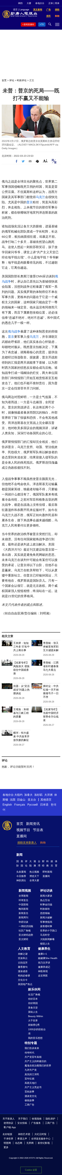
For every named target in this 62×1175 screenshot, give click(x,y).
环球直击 (23, 900)
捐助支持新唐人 (27, 842)
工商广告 (29, 1104)
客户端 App (10, 1127)
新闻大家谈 (46, 895)
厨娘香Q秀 (34, 1024)
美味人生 (33, 1012)
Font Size (45, 160)
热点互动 (45, 900)
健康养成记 (44, 967)
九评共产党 (31, 1069)
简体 (57, 3)
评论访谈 (46, 890)
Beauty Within (35, 1016)
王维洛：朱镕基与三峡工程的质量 (21, 713)
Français (19, 804)
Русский (32, 804)
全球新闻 (23, 895)
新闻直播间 (29, 24)
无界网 (30, 1143)
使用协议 (8, 1123)
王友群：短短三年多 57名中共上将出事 (21, 646)
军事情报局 (46, 922)
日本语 (44, 804)
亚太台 (32, 799)
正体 (50, 3)
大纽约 (18, 794)
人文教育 (24, 948)
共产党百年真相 (33, 1057)
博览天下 (34, 876)
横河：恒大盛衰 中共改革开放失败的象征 (21, 736)
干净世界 (8, 1138)
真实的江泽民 (32, 1074)
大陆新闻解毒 (47, 939)
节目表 (38, 830)
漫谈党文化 (31, 1096)
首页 (4, 80)
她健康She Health (47, 958)
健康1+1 (42, 953)
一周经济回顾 (26, 926)
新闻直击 (23, 913)
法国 (12, 799)
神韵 (20, 3)
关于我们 (23, 1118)
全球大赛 (34, 880)
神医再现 (43, 971)
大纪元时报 (40, 1134)
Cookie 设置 (31, 1170)
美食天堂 (33, 1007)
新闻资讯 (33, 824)
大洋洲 (48, 794)
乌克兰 (40, 197)
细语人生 (45, 943)
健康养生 (44, 948)
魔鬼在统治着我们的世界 (38, 1065)
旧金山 (21, 799)
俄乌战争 (14, 331)
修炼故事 (29, 1100)
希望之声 (22, 1138)
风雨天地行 (31, 1083)
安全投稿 (22, 1123)
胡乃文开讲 (44, 962)
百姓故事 (29, 1091)
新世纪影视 (44, 1143)
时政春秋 (45, 908)
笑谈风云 (23, 958)
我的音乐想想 (35, 1038)
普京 (30, 202)
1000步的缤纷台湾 (37, 1031)
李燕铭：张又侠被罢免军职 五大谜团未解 (51, 646)
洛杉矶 (38, 794)
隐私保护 (50, 1118)
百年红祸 (29, 1078)
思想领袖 (45, 913)
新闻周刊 (23, 917)
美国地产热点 (25, 984)
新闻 (19, 854)
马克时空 (45, 934)
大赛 (29, 3)
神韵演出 (21, 880)
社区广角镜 (25, 930)
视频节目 (23, 830)
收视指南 (37, 1118)
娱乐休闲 (34, 989)
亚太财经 (23, 939)
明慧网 (7, 1143)
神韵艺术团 (24, 1134)
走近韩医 (43, 975)
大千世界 (33, 1020)
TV (42, 24)
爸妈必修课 (24, 975)
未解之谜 (23, 953)
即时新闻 (47, 871)
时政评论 (22, 80)
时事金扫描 (46, 904)
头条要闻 (21, 871)
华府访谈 (23, 922)
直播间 (21, 836)
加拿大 (28, 794)
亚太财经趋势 (26, 934)
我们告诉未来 (32, 1048)
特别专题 (31, 1043)
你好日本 (33, 998)
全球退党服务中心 (40, 1138)
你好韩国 (33, 1003)
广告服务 (36, 1123)
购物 (43, 842)
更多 (6, 1147)
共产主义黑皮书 (33, 1087)
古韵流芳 (23, 962)
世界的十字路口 (48, 930)
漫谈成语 (23, 971)
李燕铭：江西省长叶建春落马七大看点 (51, 666)
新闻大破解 (46, 917)
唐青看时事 (46, 926)
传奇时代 (29, 1052)
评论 (11, 80)
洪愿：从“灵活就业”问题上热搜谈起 (21, 690)
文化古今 (23, 979)
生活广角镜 (34, 994)
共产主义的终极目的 (35, 1061)
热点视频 (34, 871)
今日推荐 (21, 876)
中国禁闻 (23, 904)
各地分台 (39, 3)
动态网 (18, 1143)
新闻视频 (25, 890)
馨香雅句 (23, 967)
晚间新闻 (23, 908)
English (7, 804)
